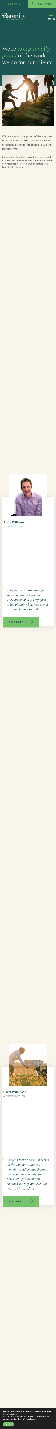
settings (31, 1419)
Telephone (44, 3)
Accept (8, 1424)
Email (15, 3)
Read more (16, 622)
